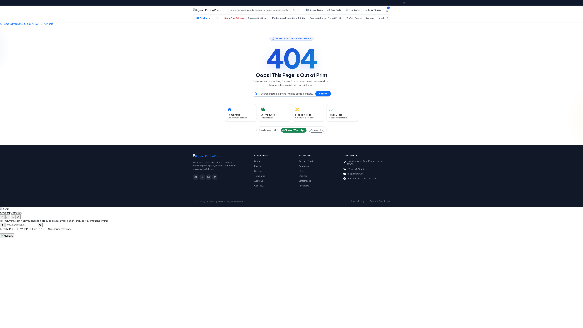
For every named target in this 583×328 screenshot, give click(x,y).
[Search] (295, 10)
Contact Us (316, 130)
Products (258, 166)
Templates (259, 176)
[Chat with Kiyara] (7, 235)
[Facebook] (195, 177)
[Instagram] (202, 177)
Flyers (302, 171)
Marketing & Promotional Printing (289, 18)
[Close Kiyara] (18, 216)
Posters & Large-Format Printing (326, 18)
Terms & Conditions (380, 201)
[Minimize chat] (2, 216)
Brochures (304, 166)
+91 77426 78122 (355, 168)
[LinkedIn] (214, 177)
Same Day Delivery (234, 18)
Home (257, 161)
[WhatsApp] (208, 177)
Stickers (303, 176)
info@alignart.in (355, 173)
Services (258, 171)
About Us (258, 180)
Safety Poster (354, 18)
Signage (369, 18)
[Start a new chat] (13, 216)
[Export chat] (7, 216)
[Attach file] (2, 225)
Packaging (304, 185)
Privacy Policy (357, 201)
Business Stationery (258, 18)
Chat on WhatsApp (295, 130)
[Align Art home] (207, 10)
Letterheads (305, 180)
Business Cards (306, 161)
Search (323, 93)
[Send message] (40, 225)
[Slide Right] (388, 18)
